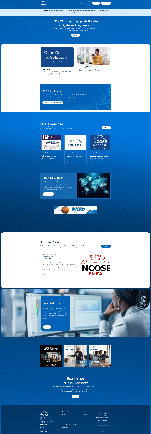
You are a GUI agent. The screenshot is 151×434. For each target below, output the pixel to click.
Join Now (75, 396)
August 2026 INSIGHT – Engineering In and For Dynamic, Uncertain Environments (50, 156)
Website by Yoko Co (106, 431)
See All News (106, 127)
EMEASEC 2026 (47, 259)
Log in (89, 3)
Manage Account (106, 3)
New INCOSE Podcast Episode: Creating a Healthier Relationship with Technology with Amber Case (99, 156)
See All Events (106, 246)
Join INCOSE (96, 3)
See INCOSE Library (58, 327)
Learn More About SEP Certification (52, 102)
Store (84, 3)
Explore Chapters (48, 194)
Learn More (75, 35)
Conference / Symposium (48, 256)
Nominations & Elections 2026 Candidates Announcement (74, 155)
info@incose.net (44, 424)
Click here (101, 10)
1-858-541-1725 (44, 423)
